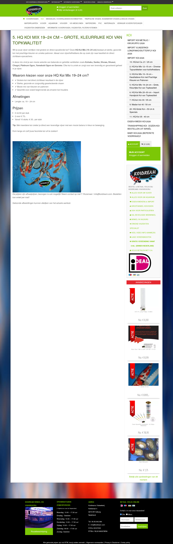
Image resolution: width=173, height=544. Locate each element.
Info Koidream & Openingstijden (36, 2)
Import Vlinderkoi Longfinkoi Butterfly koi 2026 (142, 50)
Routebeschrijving (39, 531)
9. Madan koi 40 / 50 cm (140, 104)
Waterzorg (90, 23)
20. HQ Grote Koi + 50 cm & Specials (142, 110)
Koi (42, 19)
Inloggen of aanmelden (69, 6)
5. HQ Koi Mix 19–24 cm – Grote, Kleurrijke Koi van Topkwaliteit (144, 86)
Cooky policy (125, 542)
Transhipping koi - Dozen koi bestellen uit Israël (143, 127)
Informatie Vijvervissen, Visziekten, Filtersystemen (72, 28)
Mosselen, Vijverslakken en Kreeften (64, 19)
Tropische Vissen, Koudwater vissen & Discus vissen (109, 19)
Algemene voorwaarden (94, 542)
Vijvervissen (32, 19)
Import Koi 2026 (136, 57)
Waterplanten (31, 23)
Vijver (43, 23)
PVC (100, 23)
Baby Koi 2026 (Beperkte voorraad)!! (141, 135)
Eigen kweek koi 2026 (139, 121)
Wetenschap (55, 2)
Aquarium (53, 23)
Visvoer (63, 23)
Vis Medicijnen (76, 23)
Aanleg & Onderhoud (103, 2)
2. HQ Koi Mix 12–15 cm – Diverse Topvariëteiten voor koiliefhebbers (145, 68)
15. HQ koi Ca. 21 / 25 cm (141, 61)
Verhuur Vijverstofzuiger (129, 23)
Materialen (109, 23)
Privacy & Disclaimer (112, 542)
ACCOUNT (133, 144)
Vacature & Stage (89, 2)
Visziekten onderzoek (34, 28)
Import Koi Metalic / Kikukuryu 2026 (138, 42)
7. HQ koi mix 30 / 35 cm (140, 99)
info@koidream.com (98, 525)
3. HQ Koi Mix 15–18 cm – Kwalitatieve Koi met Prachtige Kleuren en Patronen (143, 77)
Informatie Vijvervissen (71, 2)
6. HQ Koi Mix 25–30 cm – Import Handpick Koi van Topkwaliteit (144, 94)
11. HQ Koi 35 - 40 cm (139, 116)
